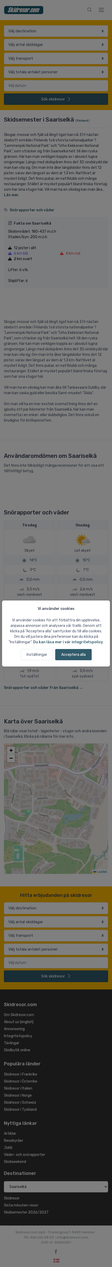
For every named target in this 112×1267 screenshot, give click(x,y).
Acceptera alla (73, 654)
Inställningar (37, 654)
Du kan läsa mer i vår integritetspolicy (68, 642)
